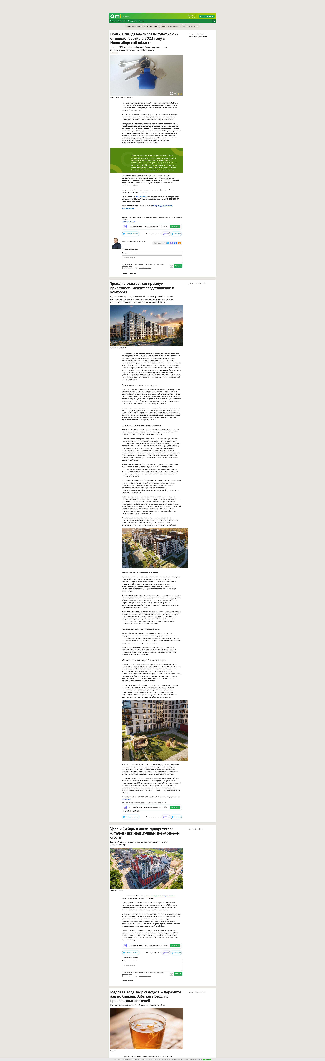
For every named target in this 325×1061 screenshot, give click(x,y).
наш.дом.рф (126, 799)
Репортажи (122, 21)
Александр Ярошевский (198, 36)
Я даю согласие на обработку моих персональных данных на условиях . (143, 265)
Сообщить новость (129, 222)
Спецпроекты (132, 21)
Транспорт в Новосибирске (135, 26)
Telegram (156, 206)
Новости (113, 21)
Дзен (162, 206)
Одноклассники (128, 208)
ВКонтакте (169, 206)
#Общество (114, 53)
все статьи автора (127, 244)
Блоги (142, 21)
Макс (167, 234)
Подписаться (175, 227)
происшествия (141, 197)
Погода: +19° (192, 16)
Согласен (207, 1059)
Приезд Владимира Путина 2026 (172, 26)
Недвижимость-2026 (192, 26)
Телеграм (177, 234)
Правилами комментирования (144, 268)
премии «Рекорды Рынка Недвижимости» (160, 896)
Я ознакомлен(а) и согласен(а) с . (137, 268)
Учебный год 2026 (152, 26)
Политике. (199, 1059)
